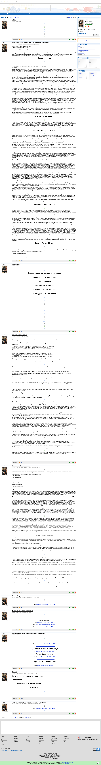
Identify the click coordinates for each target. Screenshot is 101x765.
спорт (29, 703)
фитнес (40, 703)
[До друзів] (85, 26)
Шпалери (16, 741)
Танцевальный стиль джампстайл (22, 610)
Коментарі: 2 (15, 260)
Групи (65, 743)
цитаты (35, 673)
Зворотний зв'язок (5, 750)
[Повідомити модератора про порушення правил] (75, 39)
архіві (84, 33)
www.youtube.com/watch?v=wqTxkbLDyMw (45, 626)
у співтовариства (17, 17)
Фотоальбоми (54, 739)
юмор (38, 597)
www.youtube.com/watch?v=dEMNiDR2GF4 (45, 604)
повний (74, 17)
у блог (10, 17)
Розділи (14, 1)
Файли (15, 743)
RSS (2, 738)
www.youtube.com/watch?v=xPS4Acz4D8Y (45, 643)
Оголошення (16, 738)
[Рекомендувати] (73, 39)
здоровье (29, 467)
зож (26, 703)
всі (7, 17)
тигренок (27, 336)
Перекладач (4, 739)
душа (20, 21)
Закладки (66, 736)
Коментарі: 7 (15, 713)
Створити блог (28, 13)
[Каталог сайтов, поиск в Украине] (96, 748)
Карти (40, 741)
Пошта (2, 736)
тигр (24, 336)
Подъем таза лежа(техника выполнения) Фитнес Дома (29, 702)
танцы (35, 634)
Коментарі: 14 (15, 668)
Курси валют (66, 738)
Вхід (92, 1)
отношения (32, 44)
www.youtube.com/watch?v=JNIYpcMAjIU (46, 622)
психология (37, 44)
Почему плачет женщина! (93, 80)
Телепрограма (54, 738)
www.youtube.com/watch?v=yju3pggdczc (46, 665)
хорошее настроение (41, 634)
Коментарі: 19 (15, 607)
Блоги (65, 739)
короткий (70, 17)
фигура (36, 703)
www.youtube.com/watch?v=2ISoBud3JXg (46, 659)
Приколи (28, 739)
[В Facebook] (21, 39)
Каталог (53, 736)
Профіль (81, 18)
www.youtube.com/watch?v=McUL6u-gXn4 (46, 618)
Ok (97, 763)
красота (33, 467)
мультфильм (27, 597)
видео (20, 597)
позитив (31, 597)
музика (81, 31)
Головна (9, 1)
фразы (42, 265)
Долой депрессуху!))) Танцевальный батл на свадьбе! (29, 633)
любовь (30, 265)
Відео (2, 741)
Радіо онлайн (85, 737)
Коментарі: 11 (15, 331)
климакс (24, 44)
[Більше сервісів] (22, 260)
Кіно (64, 741)
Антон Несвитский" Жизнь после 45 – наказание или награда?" (86, 50)
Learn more (67, 763)
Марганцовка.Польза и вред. (21, 466)
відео (93, 29)
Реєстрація (97, 1)
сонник (22, 336)
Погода (27, 738)
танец (30, 612)
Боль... (79, 46)
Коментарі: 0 (15, 629)
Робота (15, 736)
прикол (35, 597)
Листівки (28, 741)
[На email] (19, 39)
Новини (52, 741)
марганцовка (37, 467)
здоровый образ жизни (23, 467)
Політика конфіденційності (17, 750)
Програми (41, 736)
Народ (15, 739)
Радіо (2, 744)
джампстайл (24, 612)
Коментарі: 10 (15, 592)
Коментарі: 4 (15, 462)
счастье (38, 265)
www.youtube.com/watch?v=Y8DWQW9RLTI (45, 651)
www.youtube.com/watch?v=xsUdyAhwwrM (45, 646)
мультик (23, 597)
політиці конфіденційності (67, 762)
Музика (40, 743)
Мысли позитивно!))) (82, 40)
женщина (20, 44)
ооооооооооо (81, 53)
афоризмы (21, 265)
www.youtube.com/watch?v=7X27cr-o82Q (46, 656)
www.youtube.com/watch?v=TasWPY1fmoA (45, 708)
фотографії (85, 58)
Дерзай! (14, 671)
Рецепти (28, 743)
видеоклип (24, 703)
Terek (4, 19)
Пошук (27, 736)
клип (27, 612)
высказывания (26, 265)
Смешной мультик (17, 596)
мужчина (28, 44)
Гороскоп (41, 738)
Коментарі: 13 (15, 39)
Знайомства (41, 739)
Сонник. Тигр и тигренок (19, 334)
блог (89, 29)
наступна (27, 717)
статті (85, 44)
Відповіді (53, 743)
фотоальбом (82, 29)
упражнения (32, 703)
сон (19, 336)
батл (20, 634)
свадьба (31, 634)
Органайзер (3, 743)
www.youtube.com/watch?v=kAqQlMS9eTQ (45, 624)
